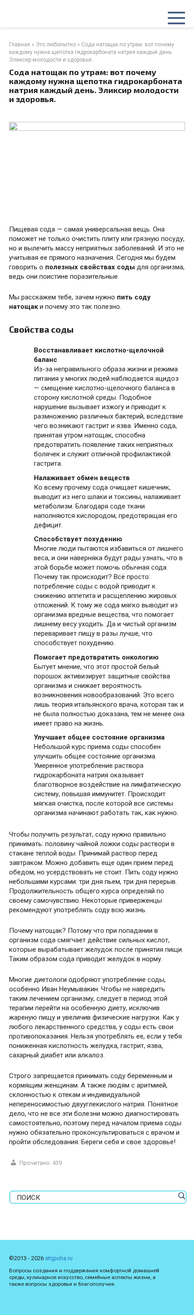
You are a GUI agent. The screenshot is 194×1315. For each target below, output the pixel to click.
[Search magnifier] (181, 1195)
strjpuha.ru (59, 1258)
